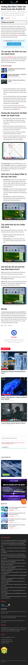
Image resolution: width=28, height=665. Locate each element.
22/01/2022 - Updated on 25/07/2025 (15, 77)
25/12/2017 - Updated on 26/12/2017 (15, 83)
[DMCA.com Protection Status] (4, 650)
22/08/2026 (16, 510)
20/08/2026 (16, 522)
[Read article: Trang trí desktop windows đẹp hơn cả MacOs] (4, 82)
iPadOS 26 (10, 57)
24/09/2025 (14, 18)
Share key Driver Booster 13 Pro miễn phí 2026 (16, 540)
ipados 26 (10, 325)
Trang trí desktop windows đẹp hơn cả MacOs (13, 423)
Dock (19, 109)
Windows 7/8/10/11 (6, 394)
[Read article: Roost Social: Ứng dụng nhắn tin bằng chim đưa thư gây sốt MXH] (4, 509)
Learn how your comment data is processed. (13, 443)
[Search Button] (26, 2)
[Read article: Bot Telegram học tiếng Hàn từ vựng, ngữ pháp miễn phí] (4, 520)
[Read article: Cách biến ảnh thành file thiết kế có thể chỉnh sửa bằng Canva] (4, 514)
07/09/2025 (11, 71)
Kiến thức (4, 368)
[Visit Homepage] (14, 2)
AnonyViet (17, 35)
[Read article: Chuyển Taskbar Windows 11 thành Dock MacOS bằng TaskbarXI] (4, 76)
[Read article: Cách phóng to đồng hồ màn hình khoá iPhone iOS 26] (4, 70)
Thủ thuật (4, 420)
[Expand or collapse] (25, 22)
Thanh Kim (7, 18)
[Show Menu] (1, 2)
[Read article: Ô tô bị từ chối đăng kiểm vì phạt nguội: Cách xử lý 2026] (4, 526)
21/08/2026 (16, 516)
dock (5, 325)
